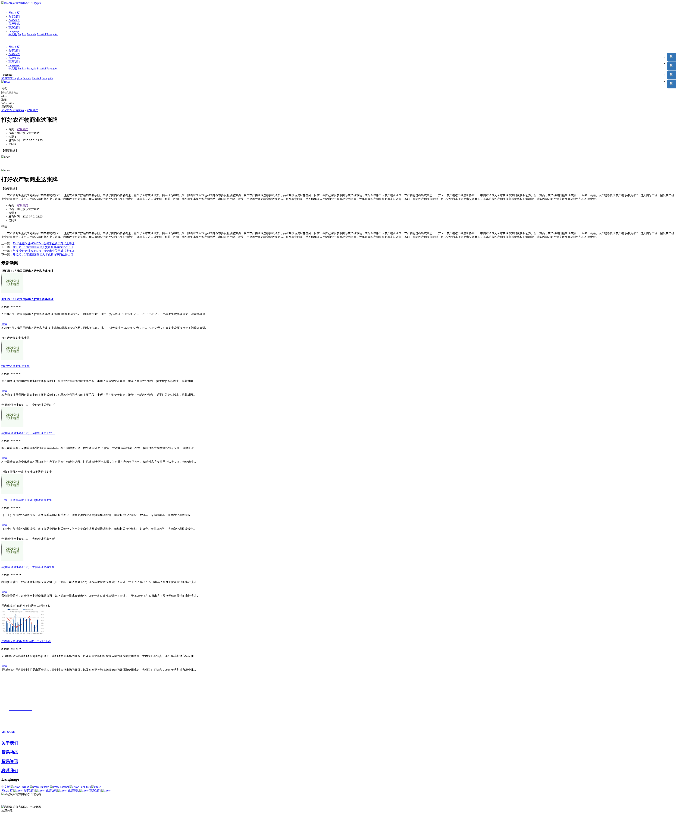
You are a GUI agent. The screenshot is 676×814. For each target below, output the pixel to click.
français (27, 78)
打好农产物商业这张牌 (15, 366)
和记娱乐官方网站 (12, 110)
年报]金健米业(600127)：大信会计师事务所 (28, 567)
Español (41, 34)
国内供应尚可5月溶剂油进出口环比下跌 (26, 641)
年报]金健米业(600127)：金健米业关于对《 (28, 433)
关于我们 (14, 16)
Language (14, 31)
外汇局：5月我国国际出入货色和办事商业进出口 (43, 247)
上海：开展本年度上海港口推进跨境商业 (26, 500)
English (22, 34)
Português (52, 34)
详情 (4, 324)
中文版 (12, 34)
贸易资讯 (14, 23)
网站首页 (14, 12)
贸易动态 (14, 20)
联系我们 (14, 27)
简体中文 (7, 78)
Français (31, 34)
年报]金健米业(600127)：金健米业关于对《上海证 (43, 243)
